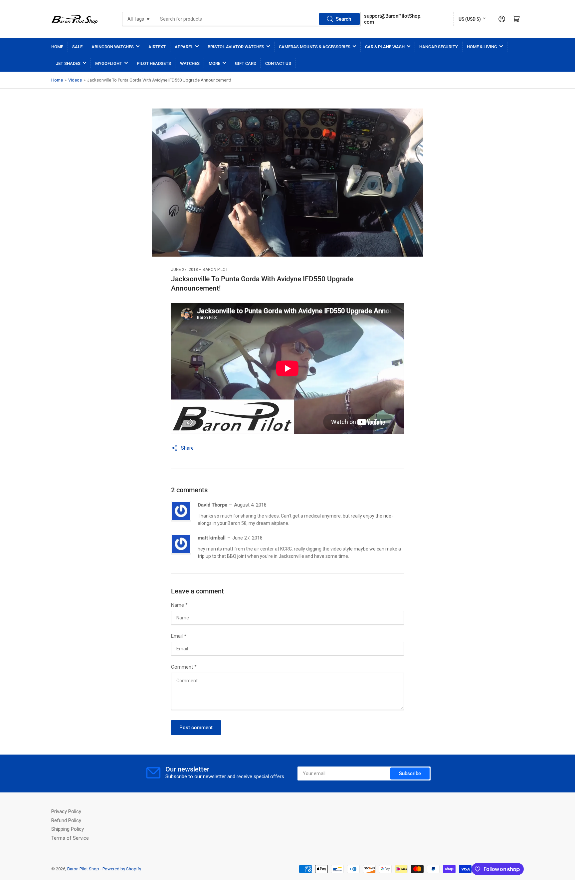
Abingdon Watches (113, 46)
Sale (77, 46)
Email (178, 636)
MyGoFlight (108, 63)
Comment (184, 667)
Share (187, 448)
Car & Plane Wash (385, 46)
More (214, 63)
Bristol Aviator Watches (236, 46)
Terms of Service (70, 838)
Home (57, 46)
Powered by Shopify (121, 868)
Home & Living (482, 46)
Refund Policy (66, 820)
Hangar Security (438, 46)
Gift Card (245, 63)
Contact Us (278, 63)
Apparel (184, 46)
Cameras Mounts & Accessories (314, 46)
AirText (157, 46)
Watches (190, 63)
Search (343, 19)
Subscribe (410, 773)
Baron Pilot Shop (83, 868)
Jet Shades (68, 63)
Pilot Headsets (154, 63)
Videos (75, 80)
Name (179, 605)
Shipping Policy (67, 829)
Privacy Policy (66, 811)
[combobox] (258, 19)
